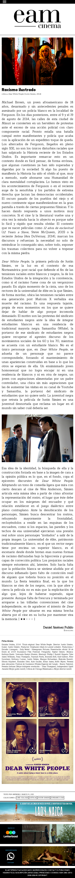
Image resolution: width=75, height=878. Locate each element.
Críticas (32, 798)
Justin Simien (44, 798)
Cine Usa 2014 (22, 798)
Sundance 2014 (57, 798)
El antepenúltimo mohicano (31, 13)
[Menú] (5, 2)
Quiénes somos (39, 870)
